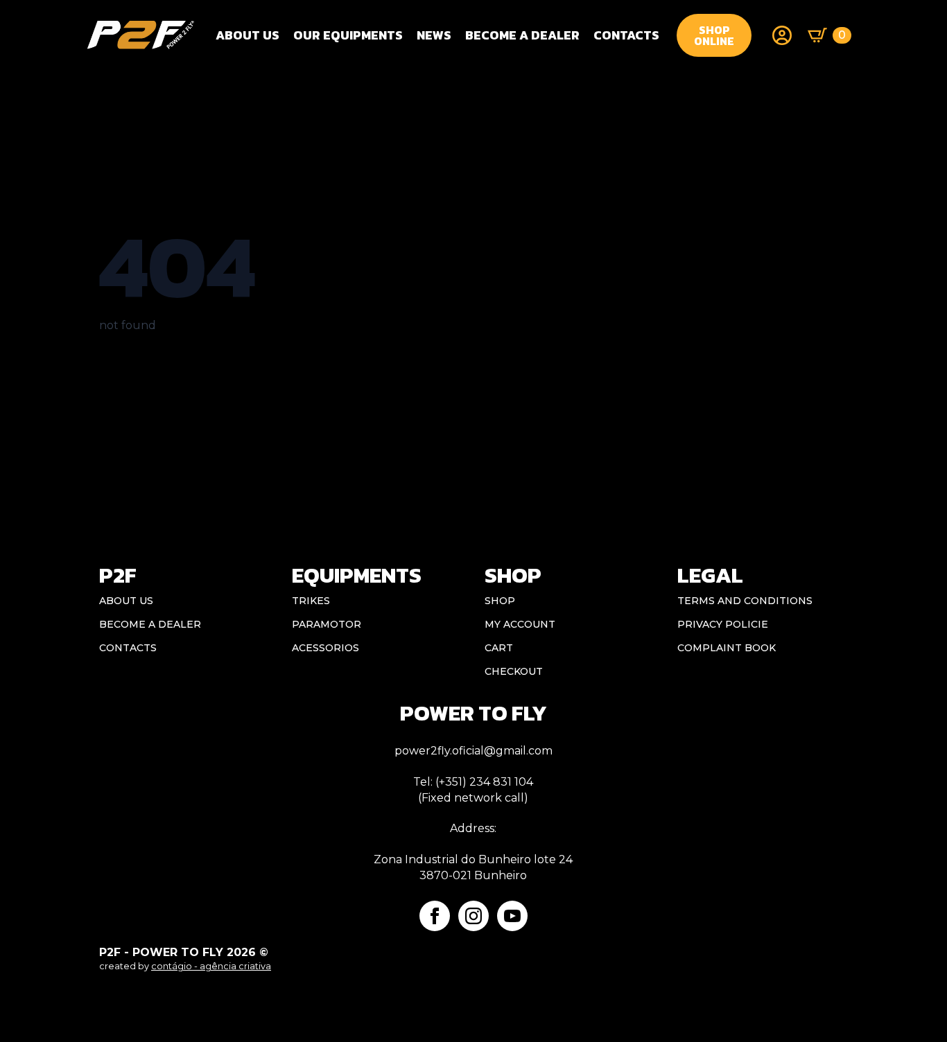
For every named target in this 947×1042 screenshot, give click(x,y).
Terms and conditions (745, 600)
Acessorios (325, 648)
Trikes (311, 600)
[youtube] (512, 916)
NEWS (434, 35)
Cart (499, 648)
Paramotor (326, 624)
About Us (247, 35)
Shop (500, 600)
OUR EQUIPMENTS (348, 35)
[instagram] (473, 916)
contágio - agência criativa (211, 966)
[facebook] (434, 916)
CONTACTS (626, 35)
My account (520, 624)
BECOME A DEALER (522, 35)
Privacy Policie (722, 624)
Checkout (514, 671)
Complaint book (726, 648)
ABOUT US (126, 600)
